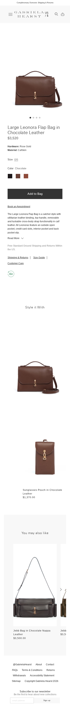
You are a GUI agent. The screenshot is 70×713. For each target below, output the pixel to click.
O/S (16, 159)
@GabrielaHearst (22, 664)
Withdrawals (19, 675)
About (39, 664)
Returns (50, 670)
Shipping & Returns (18, 257)
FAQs (15, 670)
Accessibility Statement (42, 675)
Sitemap (16, 681)
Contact (50, 664)
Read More (14, 238)
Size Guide (39, 257)
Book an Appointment (19, 206)
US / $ (47, 14)
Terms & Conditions (32, 670)
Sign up (46, 700)
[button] (30, 117)
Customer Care (16, 263)
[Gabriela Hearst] (29, 14)
